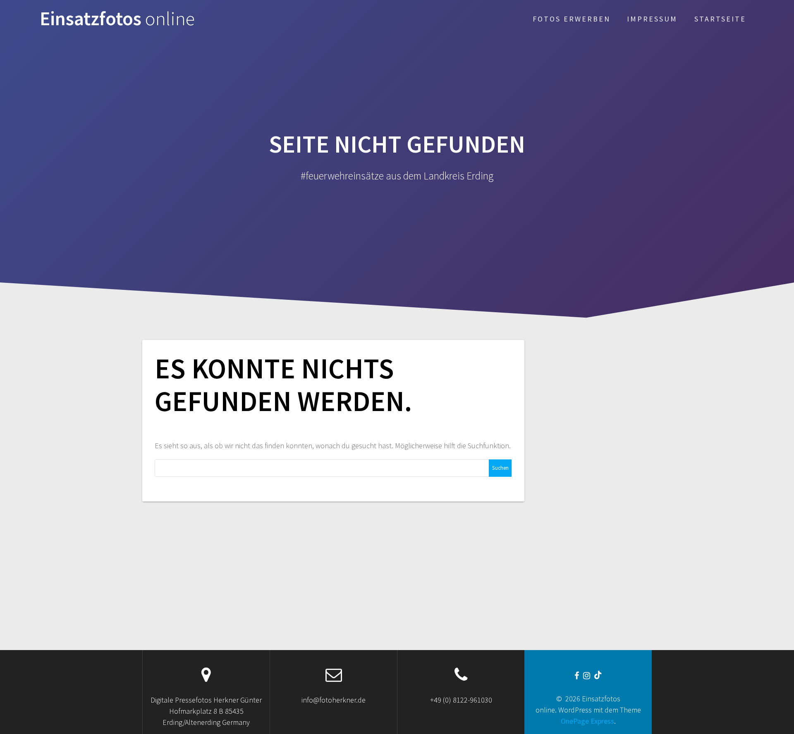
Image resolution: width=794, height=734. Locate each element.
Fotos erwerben (571, 19)
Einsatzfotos (117, 19)
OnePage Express (587, 721)
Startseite (720, 19)
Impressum (652, 19)
